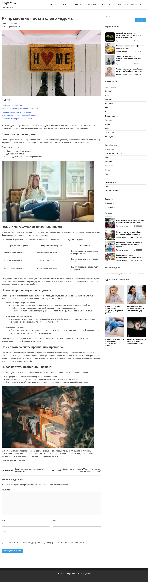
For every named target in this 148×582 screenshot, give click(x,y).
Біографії (108, 91)
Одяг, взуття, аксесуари (113, 153)
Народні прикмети (111, 145)
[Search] (144, 4)
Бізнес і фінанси (111, 87)
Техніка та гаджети (112, 195)
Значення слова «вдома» (12, 105)
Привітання (122, 5)
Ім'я (4, 520)
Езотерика (108, 120)
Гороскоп (108, 99)
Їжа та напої (109, 132)
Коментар (6, 490)
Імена (107, 128)
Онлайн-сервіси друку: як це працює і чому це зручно (125, 274)
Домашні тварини (111, 116)
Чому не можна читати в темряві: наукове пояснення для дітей (136, 341)
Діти (106, 108)
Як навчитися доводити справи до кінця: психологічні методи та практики (129, 244)
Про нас (54, 5)
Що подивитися (110, 207)
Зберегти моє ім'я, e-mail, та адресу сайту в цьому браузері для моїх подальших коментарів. (45, 542)
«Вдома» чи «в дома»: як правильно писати (20, 108)
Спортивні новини (111, 191)
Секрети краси (110, 182)
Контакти (136, 5)
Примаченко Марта (122, 41)
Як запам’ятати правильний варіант (17, 118)
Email (56, 520)
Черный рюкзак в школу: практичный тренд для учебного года (128, 58)
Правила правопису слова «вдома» (17, 112)
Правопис (92, 5)
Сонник (107, 186)
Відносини (108, 95)
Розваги (107, 178)
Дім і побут (109, 103)
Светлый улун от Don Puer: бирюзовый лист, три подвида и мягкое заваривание (128, 35)
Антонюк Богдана (122, 74)
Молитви (108, 141)
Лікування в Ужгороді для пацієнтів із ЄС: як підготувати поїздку (135, 309)
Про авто (108, 170)
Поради (66, 5)
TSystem (9, 3)
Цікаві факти (109, 203)
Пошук (107, 17)
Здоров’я (78, 5)
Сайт (4, 531)
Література (106, 5)
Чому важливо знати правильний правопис (20, 115)
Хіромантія (109, 199)
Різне (107, 174)
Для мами (108, 112)
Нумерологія (109, 149)
